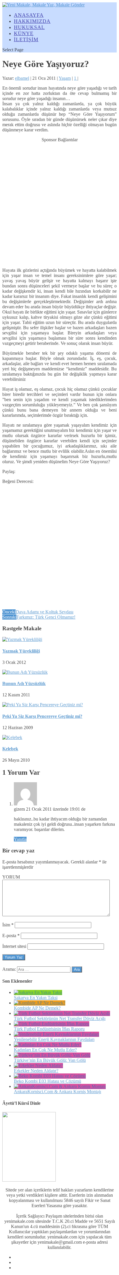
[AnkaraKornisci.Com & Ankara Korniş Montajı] (60, 1086)
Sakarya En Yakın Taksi (35, 997)
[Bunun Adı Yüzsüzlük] (25, 672)
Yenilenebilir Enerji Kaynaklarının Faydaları (54, 1039)
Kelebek (10, 748)
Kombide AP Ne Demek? (37, 1008)
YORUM (11, 876)
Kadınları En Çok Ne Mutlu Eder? (45, 1049)
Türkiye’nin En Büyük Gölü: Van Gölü (50, 1060)
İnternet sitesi (14, 946)
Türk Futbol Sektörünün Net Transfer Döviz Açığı (59, 1018)
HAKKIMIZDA (32, 21)
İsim (8, 924)
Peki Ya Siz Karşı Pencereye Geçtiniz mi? (42, 716)
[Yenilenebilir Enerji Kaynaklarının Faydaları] (56, 1034)
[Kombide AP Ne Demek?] (39, 1002)
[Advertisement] (59, 202)
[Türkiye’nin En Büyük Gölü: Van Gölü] (52, 1055)
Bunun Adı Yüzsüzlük (24, 683)
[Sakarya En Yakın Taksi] (38, 992)
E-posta (11, 935)
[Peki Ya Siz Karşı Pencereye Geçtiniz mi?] (42, 704)
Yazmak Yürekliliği (21, 651)
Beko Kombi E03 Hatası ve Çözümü (47, 1081)
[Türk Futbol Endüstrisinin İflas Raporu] (51, 1023)
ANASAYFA (29, 15)
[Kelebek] (12, 737)
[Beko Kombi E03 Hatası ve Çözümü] (50, 1075)
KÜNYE (24, 33)
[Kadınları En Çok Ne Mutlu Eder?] (47, 1044)
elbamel (22, 78)
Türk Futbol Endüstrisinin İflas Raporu (49, 1028)
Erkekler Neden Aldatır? (36, 1070)
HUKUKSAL (29, 27)
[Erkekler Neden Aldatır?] (38, 1065)
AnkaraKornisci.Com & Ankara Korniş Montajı (57, 1091)
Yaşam (65, 78)
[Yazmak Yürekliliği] (22, 639)
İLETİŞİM (26, 39)
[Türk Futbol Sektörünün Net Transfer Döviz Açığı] (62, 1013)
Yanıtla (20, 839)
